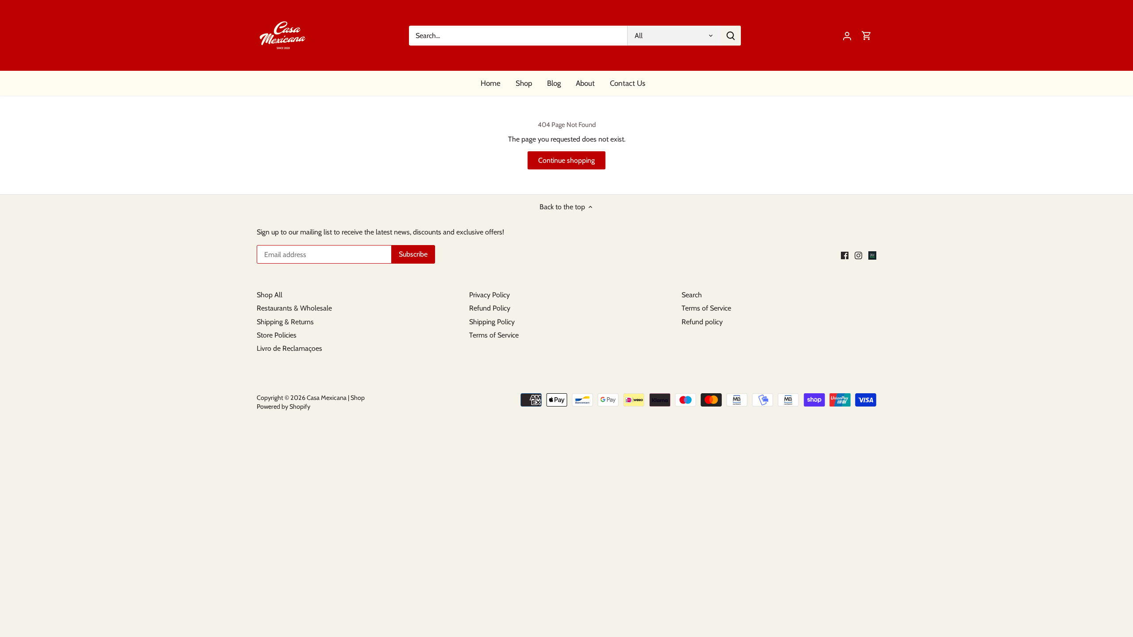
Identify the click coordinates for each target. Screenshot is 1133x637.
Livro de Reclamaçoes (289, 348)
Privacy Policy (489, 295)
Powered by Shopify (283, 407)
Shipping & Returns (285, 322)
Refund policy (702, 322)
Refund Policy (489, 308)
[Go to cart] (866, 35)
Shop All (269, 295)
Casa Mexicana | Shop (336, 398)
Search (692, 295)
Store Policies (277, 335)
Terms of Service (494, 335)
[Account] (847, 35)
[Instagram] (858, 255)
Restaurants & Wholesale (294, 308)
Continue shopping (566, 160)
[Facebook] (844, 255)
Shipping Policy (492, 322)
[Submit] (731, 36)
